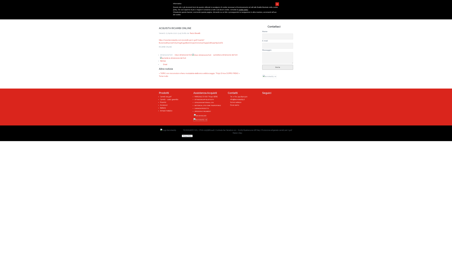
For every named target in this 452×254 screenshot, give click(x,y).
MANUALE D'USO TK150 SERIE (206, 97)
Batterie (163, 108)
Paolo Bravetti (195, 33)
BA (195, 105)
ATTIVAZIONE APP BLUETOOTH (204, 99)
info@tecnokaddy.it (237, 99)
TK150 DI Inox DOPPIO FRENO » (228, 73)
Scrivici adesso (235, 102)
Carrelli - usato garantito (169, 99)
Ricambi (163, 102)
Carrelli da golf (165, 97)
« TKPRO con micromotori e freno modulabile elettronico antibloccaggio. (187, 73)
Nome (264, 31)
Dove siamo (234, 105)
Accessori (164, 105)
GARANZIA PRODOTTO (202, 108)
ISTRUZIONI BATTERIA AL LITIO (204, 102)
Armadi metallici (166, 111)
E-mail (265, 41)
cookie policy (243, 10)
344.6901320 (242, 97)
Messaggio (266, 50)
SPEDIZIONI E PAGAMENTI (203, 111)
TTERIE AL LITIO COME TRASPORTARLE (208, 105)
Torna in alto (163, 76)
